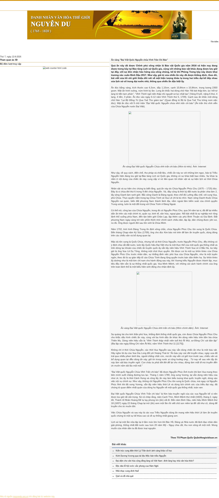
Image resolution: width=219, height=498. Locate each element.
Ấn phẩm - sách (80, 43)
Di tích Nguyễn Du (34, 51)
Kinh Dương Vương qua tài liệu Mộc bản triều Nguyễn (140, 456)
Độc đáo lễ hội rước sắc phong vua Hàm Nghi (136, 466)
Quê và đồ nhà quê (124, 476)
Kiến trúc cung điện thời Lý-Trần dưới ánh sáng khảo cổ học (143, 450)
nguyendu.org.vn (20, 496)
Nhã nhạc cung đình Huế (127, 471)
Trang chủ (6, 43)
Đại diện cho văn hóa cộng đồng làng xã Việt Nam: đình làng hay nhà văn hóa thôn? (154, 461)
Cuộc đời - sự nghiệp (45, 43)
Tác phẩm (64, 43)
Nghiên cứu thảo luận (12, 51)
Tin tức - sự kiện (23, 43)
